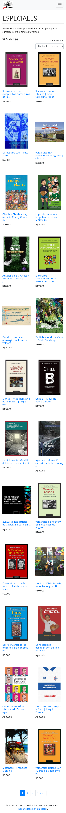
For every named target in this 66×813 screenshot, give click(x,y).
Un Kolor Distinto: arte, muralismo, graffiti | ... (48, 585)
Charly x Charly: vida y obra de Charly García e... (15, 216)
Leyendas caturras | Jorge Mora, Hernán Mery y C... (47, 216)
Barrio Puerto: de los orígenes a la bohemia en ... (15, 647)
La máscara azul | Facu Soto (15, 154)
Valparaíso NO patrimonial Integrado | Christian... (49, 155)
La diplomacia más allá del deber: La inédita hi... (16, 462)
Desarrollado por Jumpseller (32, 808)
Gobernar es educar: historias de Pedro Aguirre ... (14, 709)
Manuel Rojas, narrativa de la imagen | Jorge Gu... (16, 401)
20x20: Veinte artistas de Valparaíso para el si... (16, 523)
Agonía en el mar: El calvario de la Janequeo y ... (49, 463)
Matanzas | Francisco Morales (14, 769)
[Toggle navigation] (59, 5)
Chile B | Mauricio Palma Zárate (45, 400)
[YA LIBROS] (6, 5)
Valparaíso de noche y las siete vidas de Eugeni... (48, 524)
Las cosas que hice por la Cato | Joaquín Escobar (48, 709)
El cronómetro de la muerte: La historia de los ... (15, 586)
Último (40, 793)
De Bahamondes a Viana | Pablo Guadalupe (49, 338)
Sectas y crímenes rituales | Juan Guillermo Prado (45, 93)
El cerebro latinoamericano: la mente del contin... (46, 278)
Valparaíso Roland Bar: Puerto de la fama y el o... (48, 770)
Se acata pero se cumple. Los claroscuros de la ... (16, 93)
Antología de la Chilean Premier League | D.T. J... (15, 278)
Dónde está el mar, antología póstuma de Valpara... (15, 339)
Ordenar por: (57, 40)
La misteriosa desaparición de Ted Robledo (47, 647)
